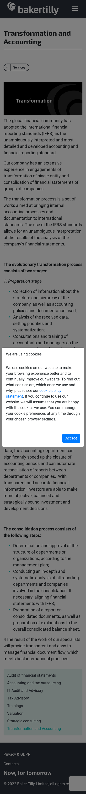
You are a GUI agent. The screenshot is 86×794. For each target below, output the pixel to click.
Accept (71, 438)
